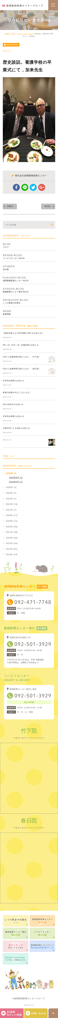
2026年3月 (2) (16, 482)
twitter (33, 187)
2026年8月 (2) (16, 477)
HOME (7, 34)
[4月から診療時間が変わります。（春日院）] (51, 371)
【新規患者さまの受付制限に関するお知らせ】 (23, 333)
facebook (16, 187)
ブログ (13, 34)
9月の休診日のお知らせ (13, 404)
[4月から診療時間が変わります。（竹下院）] (51, 359)
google (41, 187)
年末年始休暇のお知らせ (13, 381)
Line (24, 187)
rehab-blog (12, 45)
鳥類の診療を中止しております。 (17, 392)
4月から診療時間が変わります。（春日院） (22, 369)
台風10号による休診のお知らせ (16, 428)
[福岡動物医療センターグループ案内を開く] (36, 1013)
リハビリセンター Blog (25, 34)
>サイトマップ (29, 1005)
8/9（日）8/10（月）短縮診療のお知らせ (20, 345)
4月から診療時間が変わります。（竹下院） (22, 357)
